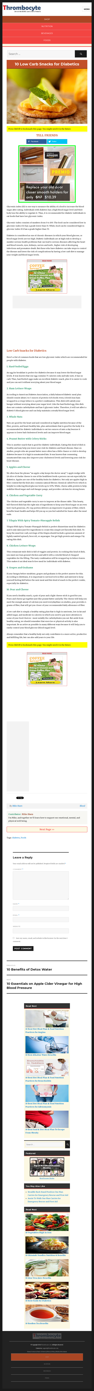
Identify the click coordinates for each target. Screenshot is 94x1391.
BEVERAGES (47, 33)
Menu (87, 9)
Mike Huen (17, 806)
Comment (18, 869)
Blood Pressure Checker (47, 1178)
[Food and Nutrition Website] (21, 8)
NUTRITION (47, 26)
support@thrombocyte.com (50, 1348)
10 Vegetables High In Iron (38, 1232)
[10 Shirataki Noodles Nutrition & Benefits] (47, 1245)
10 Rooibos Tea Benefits (36, 1323)
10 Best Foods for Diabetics (38, 1301)
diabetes (16, 838)
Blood (82, 806)
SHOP (47, 19)
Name (16, 904)
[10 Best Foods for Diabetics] (47, 1290)
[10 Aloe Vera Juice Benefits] (47, 1267)
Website (16, 926)
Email (16, 915)
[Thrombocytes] (47, 1336)
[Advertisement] (25, 302)
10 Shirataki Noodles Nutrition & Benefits (45, 1255)
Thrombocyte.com (46, 1345)
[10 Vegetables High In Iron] (47, 1222)
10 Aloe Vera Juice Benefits (38, 1278)
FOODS (47, 40)
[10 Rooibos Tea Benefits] (47, 1313)
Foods (23, 838)
